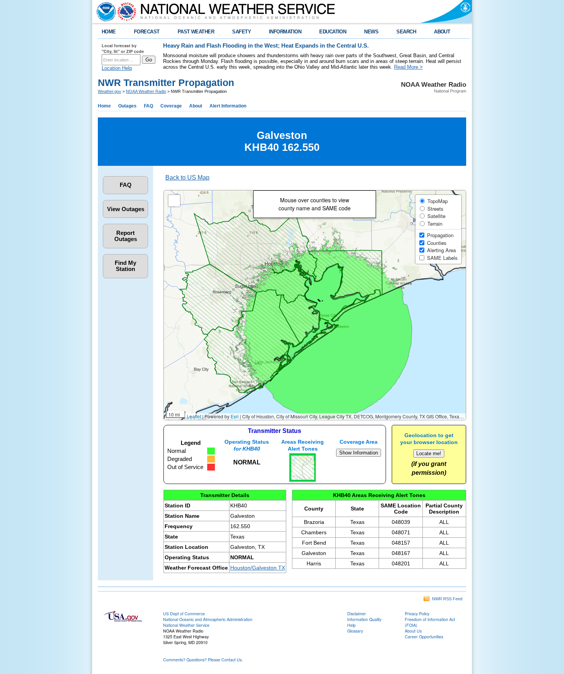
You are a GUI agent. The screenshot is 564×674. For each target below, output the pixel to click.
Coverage (171, 106)
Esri (235, 416)
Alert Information (227, 106)
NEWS (371, 32)
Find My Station (125, 266)
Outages (127, 106)
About (195, 106)
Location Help (117, 68)
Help (351, 625)
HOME (109, 32)
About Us (413, 631)
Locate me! (428, 453)
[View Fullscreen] (174, 200)
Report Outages (125, 236)
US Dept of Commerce (184, 613)
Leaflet (194, 416)
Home (104, 106)
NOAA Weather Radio (146, 91)
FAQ (148, 106)
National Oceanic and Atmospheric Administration (207, 619)
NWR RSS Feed (446, 598)
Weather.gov (109, 91)
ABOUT (442, 32)
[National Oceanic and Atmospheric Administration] (104, 11)
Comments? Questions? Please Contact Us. (203, 659)
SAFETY (241, 32)
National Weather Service (186, 625)
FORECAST (147, 32)
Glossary (355, 631)
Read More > (408, 67)
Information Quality (364, 619)
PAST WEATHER (196, 32)
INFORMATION (285, 32)
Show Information (358, 453)
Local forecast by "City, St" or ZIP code (123, 48)
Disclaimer (356, 613)
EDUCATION (332, 32)
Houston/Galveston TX (257, 568)
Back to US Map (187, 177)
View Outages (125, 209)
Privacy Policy (417, 613)
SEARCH (406, 32)
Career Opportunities (424, 636)
